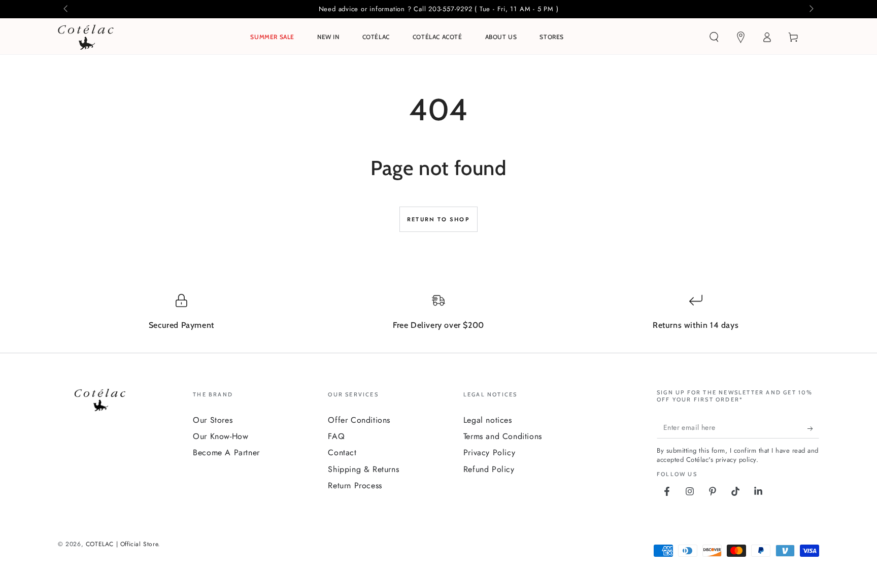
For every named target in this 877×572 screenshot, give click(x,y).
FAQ (336, 436)
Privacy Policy (489, 452)
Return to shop (438, 219)
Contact (342, 452)
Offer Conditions (359, 420)
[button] (714, 37)
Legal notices (487, 420)
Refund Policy (489, 469)
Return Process (355, 485)
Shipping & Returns (363, 469)
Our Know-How (220, 436)
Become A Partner (226, 452)
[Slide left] (66, 9)
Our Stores (212, 420)
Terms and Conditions (502, 436)
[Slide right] (810, 9)
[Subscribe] (813, 428)
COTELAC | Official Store (122, 544)
